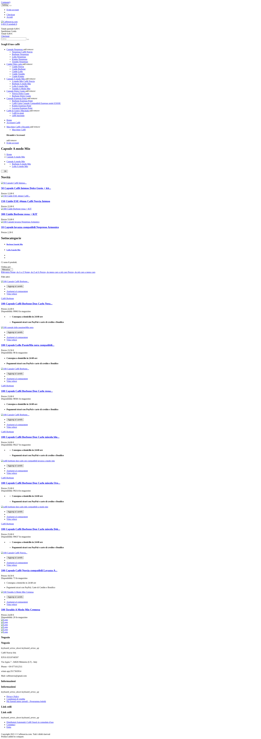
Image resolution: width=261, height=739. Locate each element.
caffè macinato (18, 115)
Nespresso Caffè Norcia (22, 52)
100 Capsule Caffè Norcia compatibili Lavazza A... (29, 570)
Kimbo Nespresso (19, 59)
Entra (9, 727)
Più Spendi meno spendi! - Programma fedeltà (26, 701)
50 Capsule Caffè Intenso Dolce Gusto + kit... (26, 188)
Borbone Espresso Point (22, 101)
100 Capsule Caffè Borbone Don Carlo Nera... (26, 303)
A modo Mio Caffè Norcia (23, 81)
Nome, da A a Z (17, 272)
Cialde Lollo (17, 71)
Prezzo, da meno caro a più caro (54, 272)
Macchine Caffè (19, 130)
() (5, 2)
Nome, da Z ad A (32, 272)
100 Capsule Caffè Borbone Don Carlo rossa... (27, 391)
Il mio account (13, 10)
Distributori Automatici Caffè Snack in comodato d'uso (30, 722)
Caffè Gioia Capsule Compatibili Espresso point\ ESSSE (36, 103)
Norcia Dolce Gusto (20, 93)
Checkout (11, 14)
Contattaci (11, 724)
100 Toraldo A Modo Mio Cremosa (20, 609)
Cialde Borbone (19, 69)
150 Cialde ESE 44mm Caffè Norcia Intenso (25, 201)
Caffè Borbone (7, 298)
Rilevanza (7, 270)
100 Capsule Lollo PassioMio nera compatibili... (27, 345)
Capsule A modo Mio (16, 161)
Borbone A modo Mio (21, 84)
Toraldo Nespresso (20, 62)
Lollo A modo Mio (20, 86)
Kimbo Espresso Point (21, 106)
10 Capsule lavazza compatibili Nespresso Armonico (30, 227)
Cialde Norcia (18, 66)
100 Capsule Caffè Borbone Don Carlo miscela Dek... (30, 529)
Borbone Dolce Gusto (21, 96)
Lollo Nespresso (19, 57)
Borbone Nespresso (20, 54)
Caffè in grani (18, 113)
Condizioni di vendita (16, 699)
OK (4, 171)
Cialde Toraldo (18, 74)
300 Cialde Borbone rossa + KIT (19, 214)
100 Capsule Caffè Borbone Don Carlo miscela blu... (30, 437)
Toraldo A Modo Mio (21, 88)
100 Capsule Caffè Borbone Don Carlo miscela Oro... (30, 483)
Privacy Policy (13, 696)
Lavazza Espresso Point (22, 108)
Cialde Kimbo (18, 76)
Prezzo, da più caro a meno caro (81, 272)
